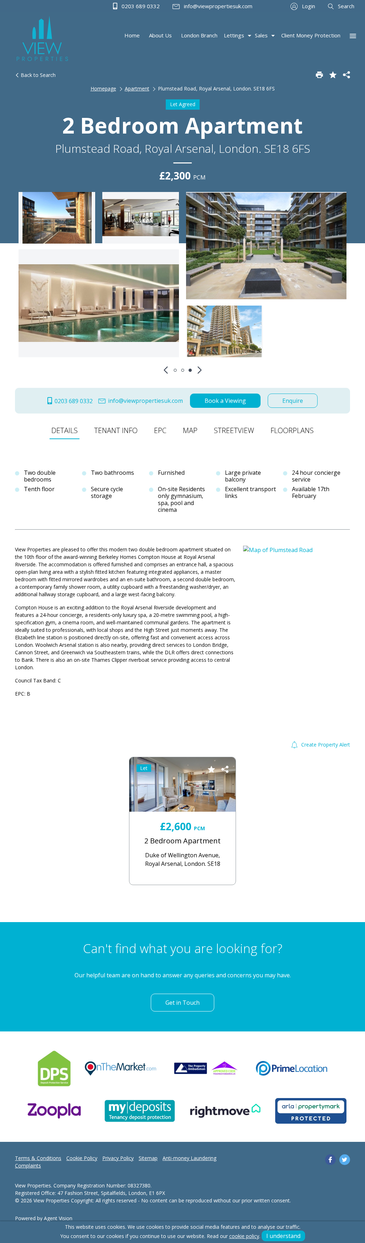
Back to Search (37, 75)
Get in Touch (182, 1003)
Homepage (103, 88)
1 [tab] (175, 370)
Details (64, 430)
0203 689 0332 (140, 6)
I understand (283, 1236)
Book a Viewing (225, 401)
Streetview (234, 430)
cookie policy (244, 1236)
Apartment (137, 88)
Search (345, 6)
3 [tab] (190, 370)
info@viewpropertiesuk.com (217, 6)
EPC (160, 430)
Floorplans (292, 430)
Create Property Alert (325, 744)
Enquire (292, 401)
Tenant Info (116, 430)
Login (307, 6)
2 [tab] (182, 370)
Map (190, 430)
